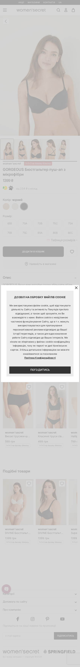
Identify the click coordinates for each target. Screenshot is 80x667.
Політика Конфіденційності (40, 358)
